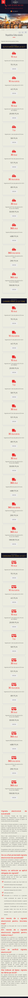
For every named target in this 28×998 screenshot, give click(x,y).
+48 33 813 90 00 (15, 5)
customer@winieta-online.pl (14, 8)
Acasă (2, 29)
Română (14, 11)
